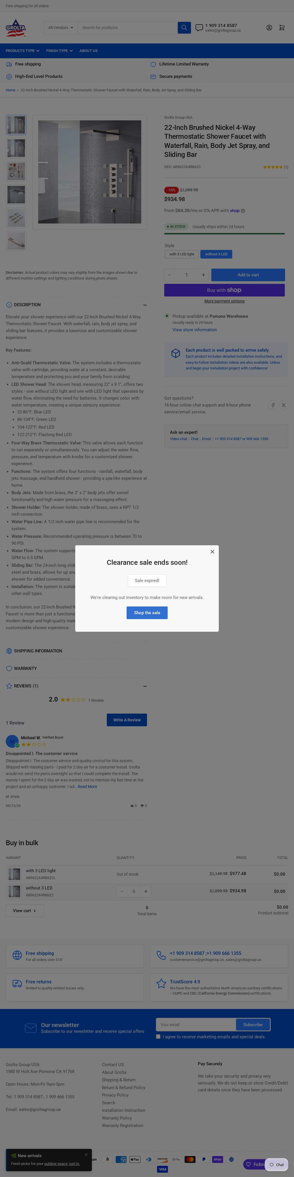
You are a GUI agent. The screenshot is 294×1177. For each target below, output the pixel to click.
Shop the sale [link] (147, 612)
